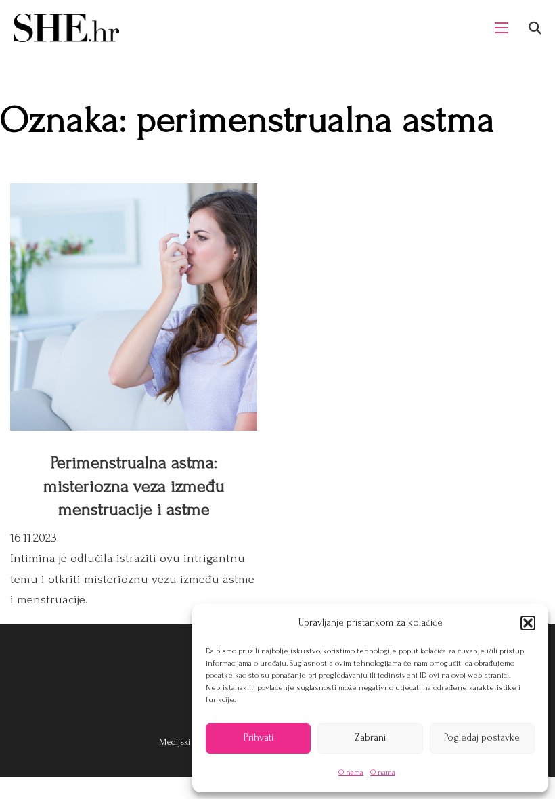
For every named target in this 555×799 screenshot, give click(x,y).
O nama (350, 772)
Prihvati (258, 737)
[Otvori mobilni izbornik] (501, 27)
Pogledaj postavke (482, 737)
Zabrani (370, 737)
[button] (528, 623)
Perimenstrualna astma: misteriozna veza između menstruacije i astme (134, 485)
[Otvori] (535, 28)
